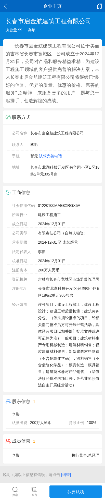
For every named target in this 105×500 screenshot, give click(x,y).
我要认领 (76, 491)
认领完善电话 (50, 156)
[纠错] (66, 474)
